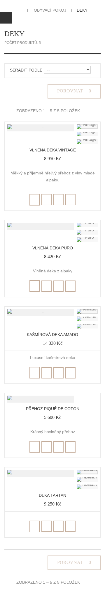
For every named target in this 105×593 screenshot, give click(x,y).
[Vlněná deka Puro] (40, 226)
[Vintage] (87, 126)
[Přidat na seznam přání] (46, 199)
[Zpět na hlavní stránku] (19, 10)
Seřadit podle (26, 70)
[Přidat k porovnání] (58, 199)
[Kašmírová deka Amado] (40, 312)
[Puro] (87, 225)
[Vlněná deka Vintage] (40, 127)
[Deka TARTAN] (40, 473)
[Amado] (87, 311)
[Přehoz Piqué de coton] (40, 399)
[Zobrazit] (70, 199)
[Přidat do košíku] (34, 200)
